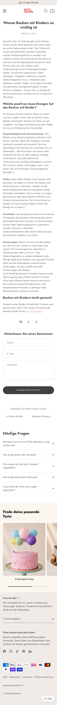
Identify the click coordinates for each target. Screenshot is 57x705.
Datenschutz (14, 677)
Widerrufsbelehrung (44, 677)
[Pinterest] (23, 651)
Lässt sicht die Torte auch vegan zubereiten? (20, 488)
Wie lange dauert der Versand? (19, 454)
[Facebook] (4, 651)
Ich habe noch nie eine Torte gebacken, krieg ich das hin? (26, 443)
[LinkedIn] (30, 651)
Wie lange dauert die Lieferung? (20, 477)
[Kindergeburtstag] (24, 549)
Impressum (28, 677)
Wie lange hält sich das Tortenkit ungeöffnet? (20, 466)
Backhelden (15, 693)
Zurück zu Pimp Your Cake (28, 409)
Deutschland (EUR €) (12, 685)
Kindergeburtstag (24, 579)
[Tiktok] (17, 651)
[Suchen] (46, 11)
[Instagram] (10, 651)
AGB (5, 677)
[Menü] (4, 11)
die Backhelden (34, 311)
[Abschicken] (52, 619)
